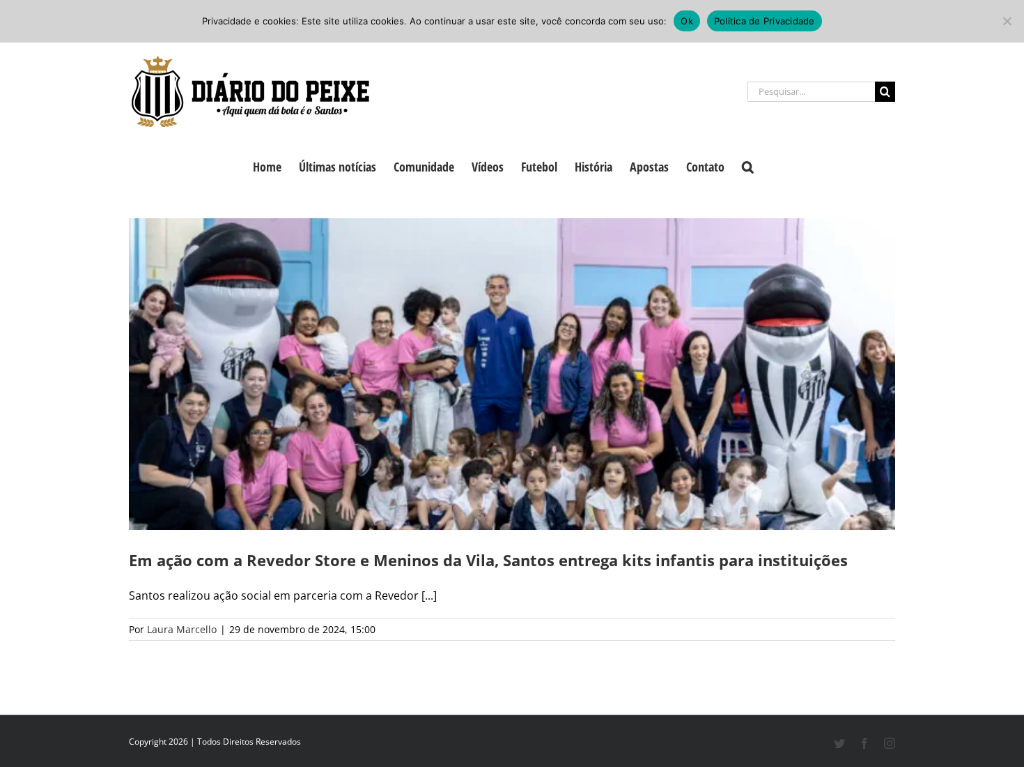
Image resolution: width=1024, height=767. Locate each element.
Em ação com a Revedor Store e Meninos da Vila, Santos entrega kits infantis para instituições (488, 559)
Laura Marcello (182, 629)
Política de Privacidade (764, 20)
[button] (748, 165)
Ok (687, 20)
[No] (1007, 21)
